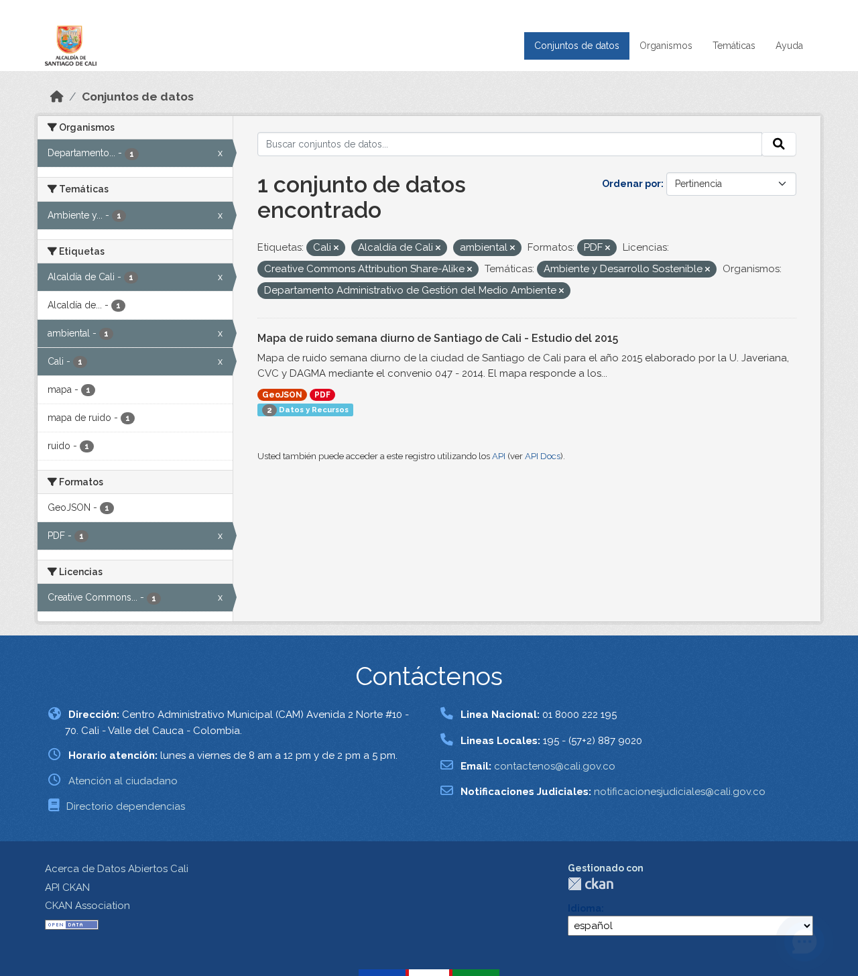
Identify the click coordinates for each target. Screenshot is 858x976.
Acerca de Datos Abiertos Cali (116, 869)
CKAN (590, 884)
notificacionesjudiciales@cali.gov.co (679, 792)
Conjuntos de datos (576, 45)
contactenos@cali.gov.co (554, 766)
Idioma (584, 908)
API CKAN (67, 887)
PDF (322, 395)
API (498, 456)
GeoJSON (282, 395)
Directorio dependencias (125, 806)
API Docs (542, 456)
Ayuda (789, 45)
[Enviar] (778, 144)
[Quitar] (336, 248)
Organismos (665, 45)
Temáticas (734, 45)
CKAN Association (87, 906)
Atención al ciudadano (123, 781)
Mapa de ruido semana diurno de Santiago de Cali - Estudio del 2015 (437, 338)
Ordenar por (631, 183)
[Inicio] (57, 96)
